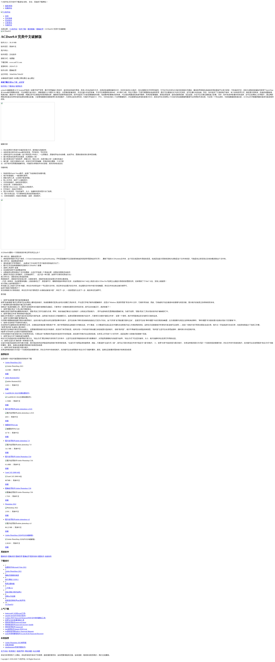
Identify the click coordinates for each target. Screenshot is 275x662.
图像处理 (39, 29)
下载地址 (11, 86)
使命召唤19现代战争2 (13, 592)
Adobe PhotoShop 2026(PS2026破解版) (19, 535)
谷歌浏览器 (9, 645)
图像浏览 (11, 556)
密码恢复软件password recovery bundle (19, 625)
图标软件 (4, 556)
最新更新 (8, 6)
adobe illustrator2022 (12, 378)
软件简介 (4, 86)
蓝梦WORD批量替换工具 (14, 620)
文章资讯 (8, 23)
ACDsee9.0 (9, 604)
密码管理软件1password (14, 627)
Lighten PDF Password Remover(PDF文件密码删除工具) (25, 618)
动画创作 (48, 556)
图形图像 (31, 29)
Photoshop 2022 (10, 504)
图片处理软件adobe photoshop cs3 (17, 519)
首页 (7, 16)
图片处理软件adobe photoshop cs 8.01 (18, 409)
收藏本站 (8, 8)
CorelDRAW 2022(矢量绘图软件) (17, 393)
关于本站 (4, 651)
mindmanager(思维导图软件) (15, 647)
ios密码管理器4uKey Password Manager (19, 631)
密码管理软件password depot (15, 622)
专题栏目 (8, 25)
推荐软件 (18, 86)
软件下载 (22, 29)
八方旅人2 (9, 588)
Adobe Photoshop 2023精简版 (15, 643)
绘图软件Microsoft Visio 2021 (15, 567)
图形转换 (33, 556)
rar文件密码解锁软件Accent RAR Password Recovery (24, 634)
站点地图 (36, 651)
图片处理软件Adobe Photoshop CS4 (18, 456)
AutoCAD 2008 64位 (12, 472)
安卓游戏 (8, 18)
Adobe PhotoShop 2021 (13, 362)
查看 (7, 374)
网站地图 (28, 651)
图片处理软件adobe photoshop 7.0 (17, 441)
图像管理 (18, 556)
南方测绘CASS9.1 (12, 579)
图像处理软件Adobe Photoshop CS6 (18, 488)
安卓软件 (8, 20)
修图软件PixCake (11, 425)
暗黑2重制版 (10, 584)
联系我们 (12, 651)
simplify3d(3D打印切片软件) (15, 616)
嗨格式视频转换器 (12, 575)
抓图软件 (40, 556)
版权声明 (20, 651)
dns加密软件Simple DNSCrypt (16, 629)
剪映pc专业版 (10, 596)
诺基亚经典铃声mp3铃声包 (15, 600)
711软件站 (13, 29)
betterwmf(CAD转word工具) (15, 613)
